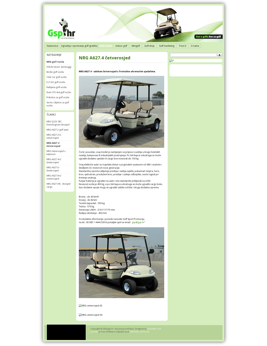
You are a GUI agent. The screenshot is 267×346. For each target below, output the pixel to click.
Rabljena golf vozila (56, 87)
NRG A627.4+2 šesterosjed (53, 161)
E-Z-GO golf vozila (55, 82)
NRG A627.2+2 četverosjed (53, 136)
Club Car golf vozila (56, 77)
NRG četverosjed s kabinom (55, 153)
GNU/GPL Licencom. (140, 331)
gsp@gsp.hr (138, 222)
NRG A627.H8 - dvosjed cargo (58, 185)
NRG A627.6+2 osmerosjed (53, 177)
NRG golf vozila (55, 61)
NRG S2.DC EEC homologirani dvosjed (57, 123)
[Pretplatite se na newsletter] (171, 60)
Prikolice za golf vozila (57, 97)
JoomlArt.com (154, 328)
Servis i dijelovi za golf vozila (57, 104)
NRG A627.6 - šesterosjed (53, 169)
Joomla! (94, 331)
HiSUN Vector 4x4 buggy (58, 66)
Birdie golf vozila (55, 72)
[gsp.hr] (66, 332)
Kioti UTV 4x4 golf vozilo (58, 92)
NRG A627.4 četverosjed (104, 58)
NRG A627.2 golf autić (57, 129)
